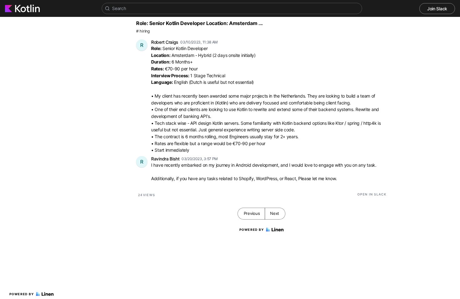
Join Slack (437, 8)
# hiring (143, 31)
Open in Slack (371, 194)
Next (274, 213)
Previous (252, 213)
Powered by (21, 294)
